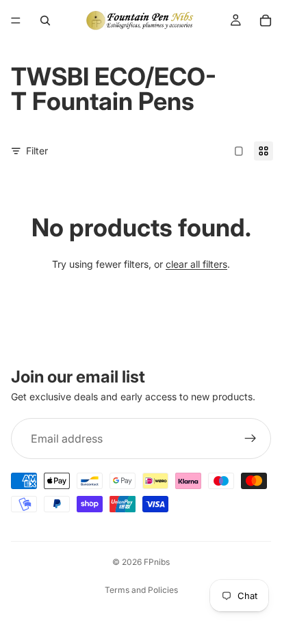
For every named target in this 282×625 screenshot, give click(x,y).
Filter (37, 150)
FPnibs (157, 562)
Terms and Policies (141, 590)
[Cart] (266, 20)
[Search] (45, 20)
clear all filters (196, 264)
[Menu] (15, 20)
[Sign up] (250, 439)
